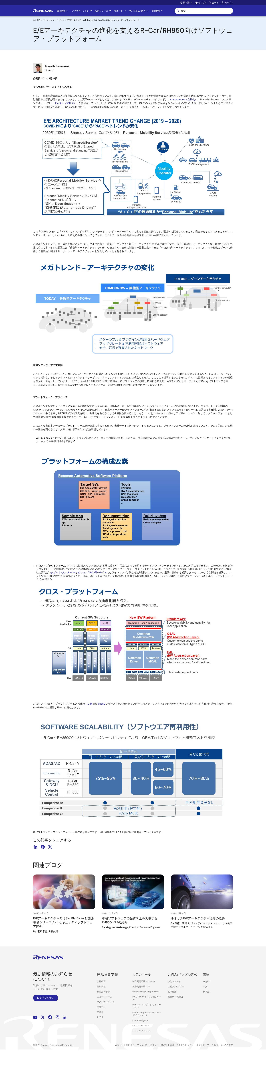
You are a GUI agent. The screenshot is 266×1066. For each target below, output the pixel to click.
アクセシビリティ (185, 1045)
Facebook (50, 1017)
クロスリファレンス (142, 1030)
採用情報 (101, 986)
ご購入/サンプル (176, 986)
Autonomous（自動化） (183, 99)
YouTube (35, 1017)
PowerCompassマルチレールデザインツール (146, 1014)
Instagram (57, 1017)
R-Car (88, 703)
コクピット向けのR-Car (61, 572)
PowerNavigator (140, 1020)
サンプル (202, 2)
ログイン (228, 2)
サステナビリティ (105, 1001)
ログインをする (45, 997)
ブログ (61, 20)
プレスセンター (49, 20)
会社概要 (101, 981)
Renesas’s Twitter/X (43, 1017)
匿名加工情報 (167, 1045)
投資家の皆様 (103, 991)
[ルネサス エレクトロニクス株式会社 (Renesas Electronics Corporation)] (43, 10)
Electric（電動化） (65, 103)
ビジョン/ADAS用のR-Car (92, 572)
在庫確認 (172, 991)
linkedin (35, 846)
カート (215, 2)
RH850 (101, 703)
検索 (204, 10)
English (206, 981)
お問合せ (101, 1007)
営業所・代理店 (175, 996)
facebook (42, 846)
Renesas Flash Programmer (145, 991)
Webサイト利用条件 (125, 1045)
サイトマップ (202, 1045)
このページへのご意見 (222, 1045)
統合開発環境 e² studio (143, 981)
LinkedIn (64, 1017)
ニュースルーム (104, 996)
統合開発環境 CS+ (141, 986)
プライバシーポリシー (148, 1045)
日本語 (206, 991)
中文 (205, 986)
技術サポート (174, 981)
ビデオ (100, 1017)
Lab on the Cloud (140, 1025)
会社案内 (36, 20)
